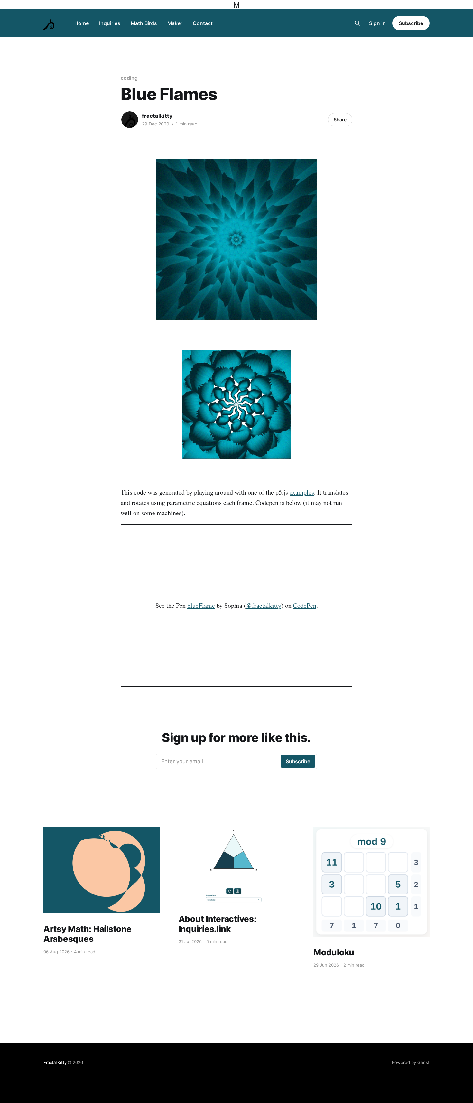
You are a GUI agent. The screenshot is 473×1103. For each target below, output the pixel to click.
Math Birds (144, 23)
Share (340, 119)
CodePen (304, 605)
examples (302, 492)
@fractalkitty (263, 605)
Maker (174, 23)
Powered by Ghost (411, 1062)
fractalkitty (157, 116)
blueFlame (201, 605)
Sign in (377, 23)
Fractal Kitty (54, 1062)
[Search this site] (357, 23)
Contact (203, 23)
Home (81, 23)
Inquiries (109, 23)
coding (129, 78)
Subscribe (411, 23)
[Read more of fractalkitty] (130, 120)
